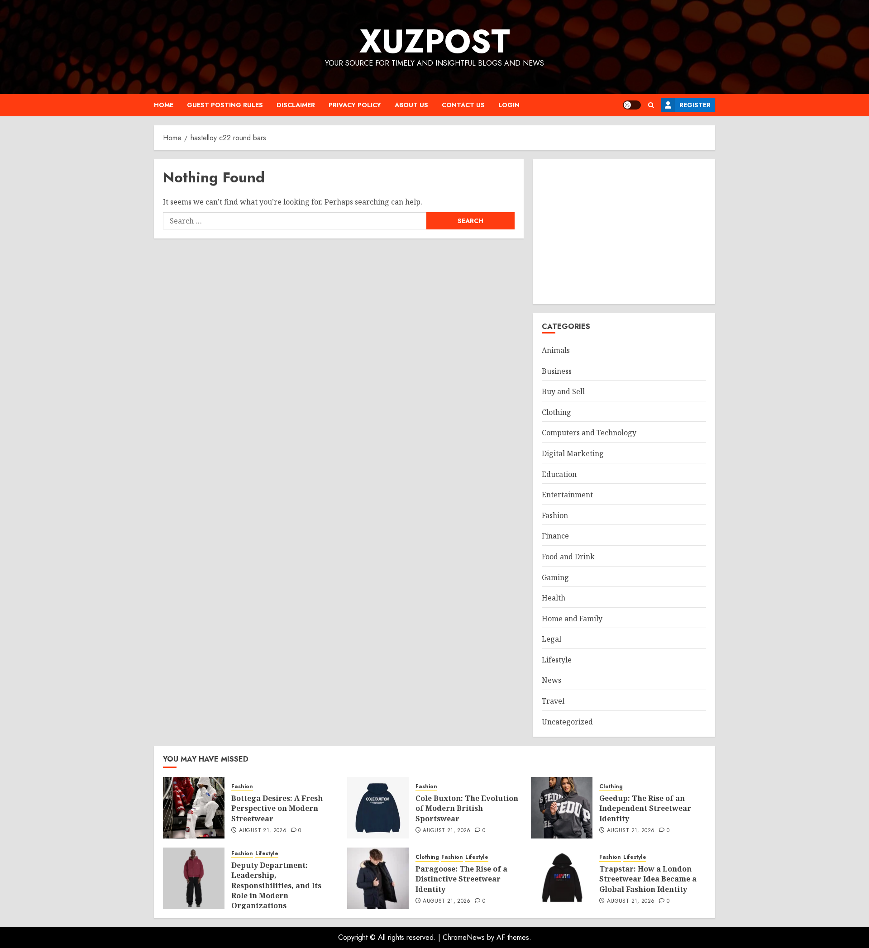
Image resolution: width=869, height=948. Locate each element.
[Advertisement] (624, 231)
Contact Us (463, 105)
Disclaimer (296, 105)
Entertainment (567, 495)
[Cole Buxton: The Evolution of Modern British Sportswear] (378, 807)
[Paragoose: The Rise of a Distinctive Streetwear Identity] (378, 878)
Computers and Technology (589, 433)
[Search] (651, 105)
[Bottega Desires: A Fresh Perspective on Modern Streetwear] (193, 807)
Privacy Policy (355, 105)
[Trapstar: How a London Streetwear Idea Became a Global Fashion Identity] (561, 878)
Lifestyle (557, 660)
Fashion (555, 515)
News (551, 680)
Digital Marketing (573, 453)
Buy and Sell (563, 391)
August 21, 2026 (262, 830)
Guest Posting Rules (225, 105)
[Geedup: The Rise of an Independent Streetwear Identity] (561, 807)
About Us (411, 105)
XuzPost (434, 41)
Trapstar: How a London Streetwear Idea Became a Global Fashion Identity (648, 879)
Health (553, 598)
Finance (555, 536)
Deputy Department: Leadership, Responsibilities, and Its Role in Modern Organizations (276, 885)
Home (163, 105)
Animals (556, 350)
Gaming (555, 577)
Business (557, 371)
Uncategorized (567, 722)
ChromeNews (464, 937)
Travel (553, 701)
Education (559, 474)
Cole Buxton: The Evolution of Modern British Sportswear (466, 808)
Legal (551, 639)
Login (509, 105)
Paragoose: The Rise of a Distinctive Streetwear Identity (461, 879)
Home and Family (572, 619)
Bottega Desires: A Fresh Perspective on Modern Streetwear (277, 808)
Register (695, 105)
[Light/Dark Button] (632, 105)
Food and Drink (568, 557)
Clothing (556, 412)
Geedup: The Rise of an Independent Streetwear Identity (645, 808)
